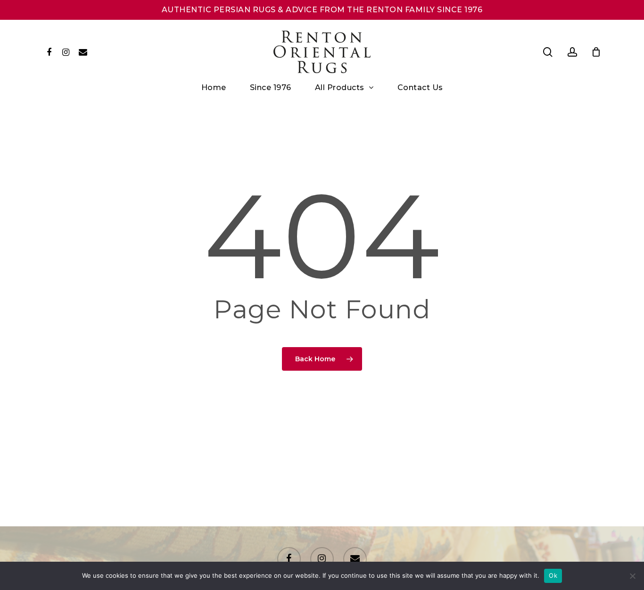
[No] (632, 576)
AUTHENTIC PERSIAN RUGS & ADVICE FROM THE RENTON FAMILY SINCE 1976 (322, 9)
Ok (553, 575)
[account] (572, 52)
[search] (547, 52)
